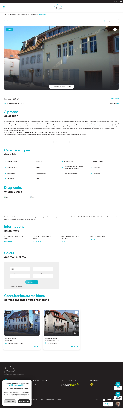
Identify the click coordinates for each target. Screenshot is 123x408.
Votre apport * (14, 273)
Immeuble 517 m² (10, 339)
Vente (27, 14)
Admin (41, 399)
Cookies (59, 399)
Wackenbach (34, 14)
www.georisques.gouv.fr (78, 135)
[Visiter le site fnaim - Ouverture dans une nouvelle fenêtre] (91, 384)
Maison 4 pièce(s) (52, 339)
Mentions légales (32, 399)
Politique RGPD (50, 399)
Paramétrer (10, 401)
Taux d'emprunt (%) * (38, 273)
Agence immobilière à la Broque (14, 14)
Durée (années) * (37, 266)
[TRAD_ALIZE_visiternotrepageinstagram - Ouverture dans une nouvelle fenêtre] (35, 384)
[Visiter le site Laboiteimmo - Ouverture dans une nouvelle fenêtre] (110, 400)
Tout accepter (24, 401)
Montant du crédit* (15, 266)
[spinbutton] (43, 276)
